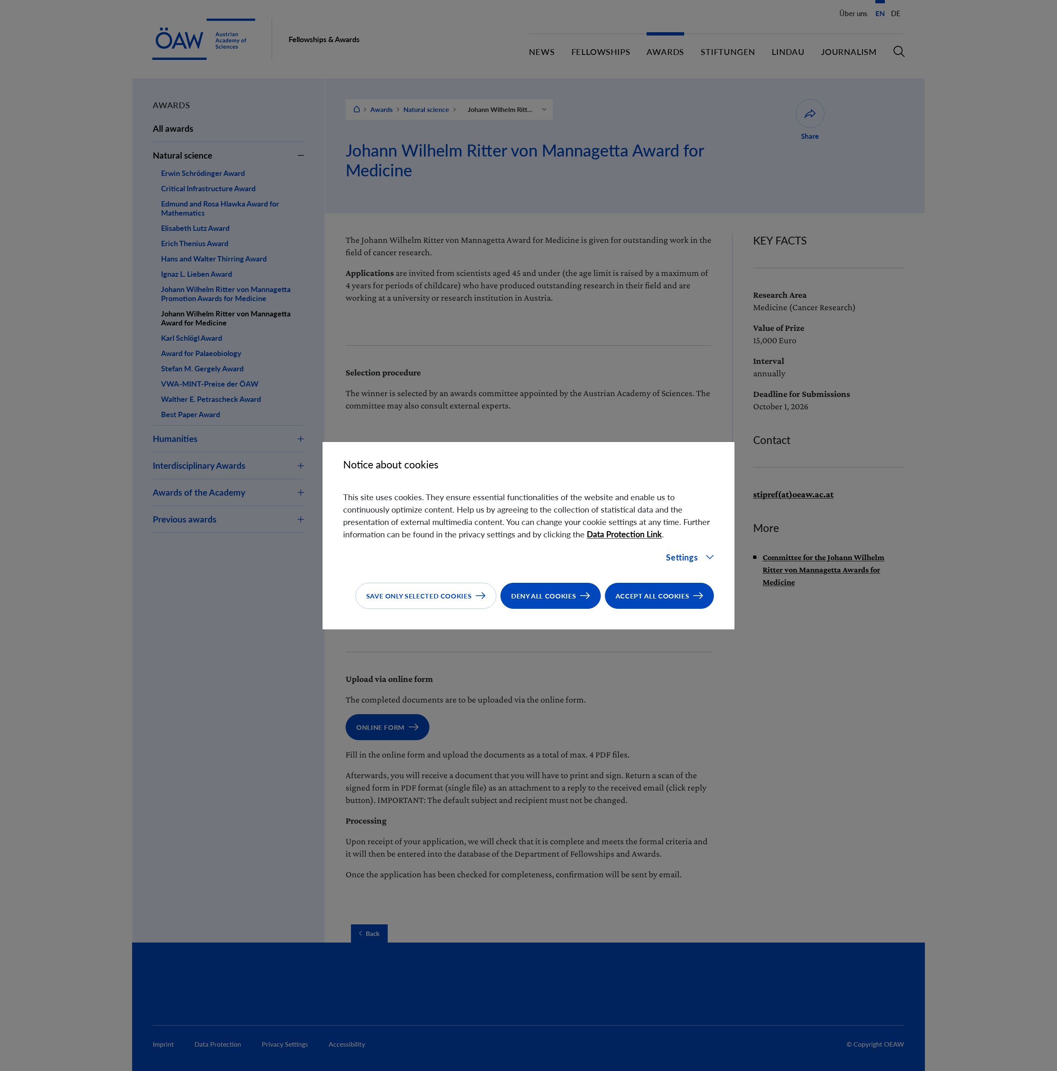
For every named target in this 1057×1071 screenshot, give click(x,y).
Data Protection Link (624, 534)
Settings (682, 557)
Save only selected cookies (419, 596)
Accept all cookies (653, 596)
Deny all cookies (543, 596)
